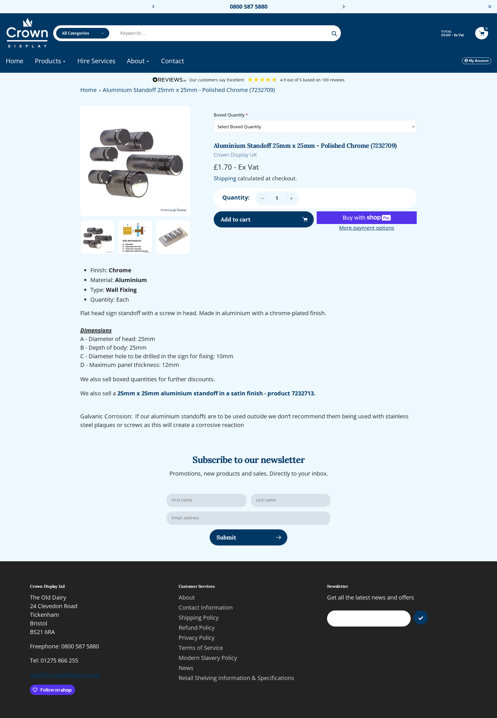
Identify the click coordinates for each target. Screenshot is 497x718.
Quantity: (236, 197)
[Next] (343, 6)
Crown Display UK (235, 154)
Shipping (225, 178)
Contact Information (206, 607)
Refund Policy (197, 627)
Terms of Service (201, 648)
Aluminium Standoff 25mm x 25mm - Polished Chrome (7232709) (189, 90)
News (186, 668)
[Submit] (421, 617)
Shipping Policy (199, 617)
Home (88, 90)
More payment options (366, 227)
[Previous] (153, 6)
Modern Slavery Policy (208, 658)
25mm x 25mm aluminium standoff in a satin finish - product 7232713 (215, 393)
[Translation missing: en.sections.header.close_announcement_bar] (490, 6)
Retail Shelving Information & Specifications (236, 678)
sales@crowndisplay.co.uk (65, 674)
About (187, 597)
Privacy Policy (197, 638)
